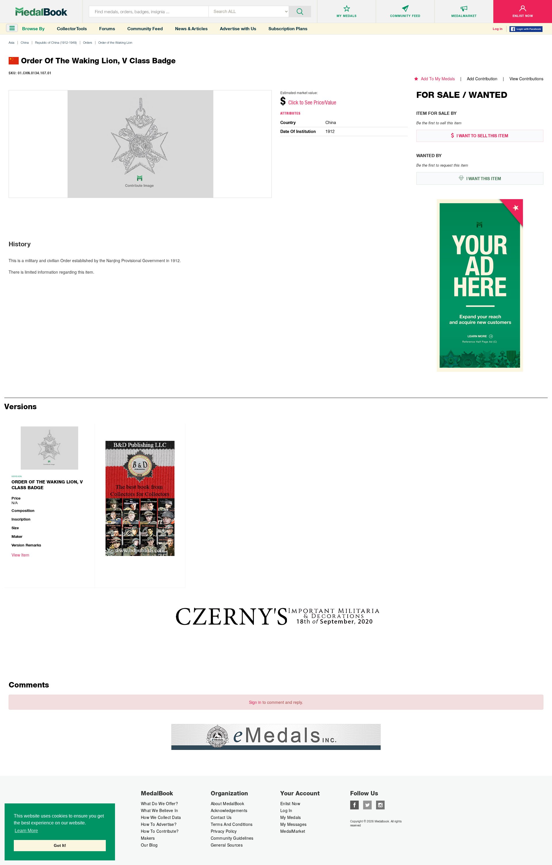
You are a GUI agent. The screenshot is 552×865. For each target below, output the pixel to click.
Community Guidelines (232, 838)
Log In (286, 810)
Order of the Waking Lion (115, 42)
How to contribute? (160, 831)
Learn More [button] (26, 830)
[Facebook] (354, 804)
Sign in (255, 702)
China (25, 42)
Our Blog (149, 845)
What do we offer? (159, 803)
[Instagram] (380, 804)
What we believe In (159, 810)
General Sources (227, 845)
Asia (11, 42)
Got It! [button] (60, 845)
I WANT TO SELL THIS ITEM (481, 135)
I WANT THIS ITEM (483, 178)
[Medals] (41, 11)
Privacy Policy (224, 831)
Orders (87, 42)
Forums (107, 28)
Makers (148, 838)
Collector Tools (72, 28)
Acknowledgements (229, 810)
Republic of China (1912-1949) (56, 42)
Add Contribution (482, 78)
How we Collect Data (161, 817)
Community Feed (145, 28)
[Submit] (300, 11)
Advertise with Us (238, 28)
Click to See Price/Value (312, 102)
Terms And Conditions (232, 824)
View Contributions (526, 78)
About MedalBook (227, 803)
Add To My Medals (438, 78)
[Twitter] (367, 804)
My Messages (293, 824)
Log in (498, 29)
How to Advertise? (159, 824)
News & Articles (191, 28)
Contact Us (221, 817)
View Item (20, 555)
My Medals (290, 817)
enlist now (290, 803)
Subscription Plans (288, 28)
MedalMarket (292, 831)
